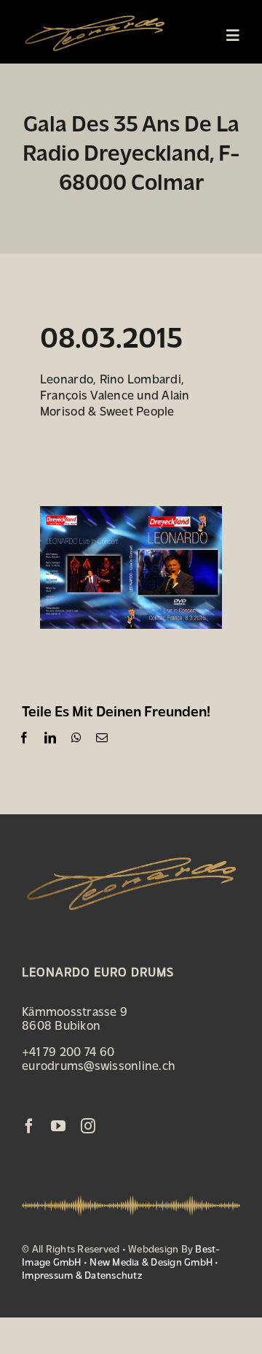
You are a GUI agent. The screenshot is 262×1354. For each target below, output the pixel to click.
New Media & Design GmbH (151, 1261)
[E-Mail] (102, 737)
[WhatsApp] (76, 737)
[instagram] (88, 1126)
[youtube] (58, 1126)
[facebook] (29, 1126)
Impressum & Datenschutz (82, 1275)
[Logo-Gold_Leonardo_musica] (94, 13)
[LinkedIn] (50, 737)
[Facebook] (24, 737)
